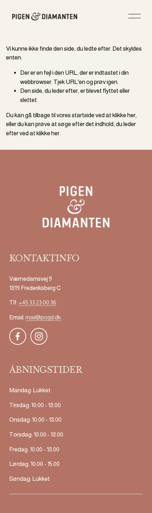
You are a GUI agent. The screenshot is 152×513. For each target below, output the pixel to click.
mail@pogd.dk (43, 317)
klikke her (123, 115)
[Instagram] (38, 336)
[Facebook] (17, 336)
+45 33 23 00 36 (37, 302)
